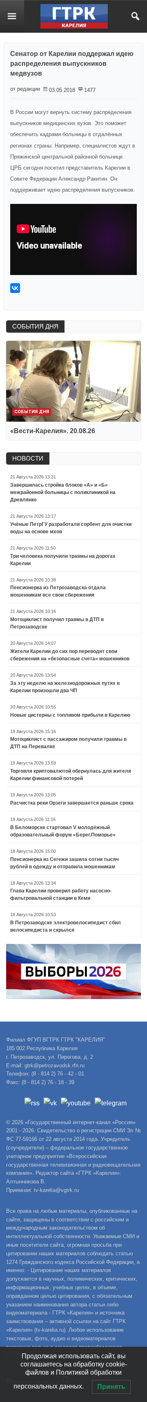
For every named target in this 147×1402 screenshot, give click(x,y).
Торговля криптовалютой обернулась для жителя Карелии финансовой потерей (70, 774)
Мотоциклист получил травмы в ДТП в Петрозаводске (57, 623)
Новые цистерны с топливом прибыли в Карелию (70, 715)
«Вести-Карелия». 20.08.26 (52, 430)
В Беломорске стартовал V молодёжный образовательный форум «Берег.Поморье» (63, 831)
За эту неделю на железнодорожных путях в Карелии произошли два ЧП (65, 686)
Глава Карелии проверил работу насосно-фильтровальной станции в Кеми (60, 894)
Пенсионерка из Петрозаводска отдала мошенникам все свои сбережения (58, 591)
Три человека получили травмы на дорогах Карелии (63, 559)
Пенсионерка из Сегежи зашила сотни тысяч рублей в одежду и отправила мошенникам (64, 863)
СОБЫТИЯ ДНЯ (35, 326)
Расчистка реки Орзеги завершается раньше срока (72, 803)
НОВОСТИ (27, 458)
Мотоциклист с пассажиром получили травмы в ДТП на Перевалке (68, 742)
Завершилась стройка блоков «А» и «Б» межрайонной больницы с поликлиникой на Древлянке (63, 492)
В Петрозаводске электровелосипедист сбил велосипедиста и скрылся (65, 926)
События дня (31, 411)
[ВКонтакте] (15, 288)
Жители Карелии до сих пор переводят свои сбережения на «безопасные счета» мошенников (69, 655)
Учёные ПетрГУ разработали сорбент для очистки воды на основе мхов (70, 527)
